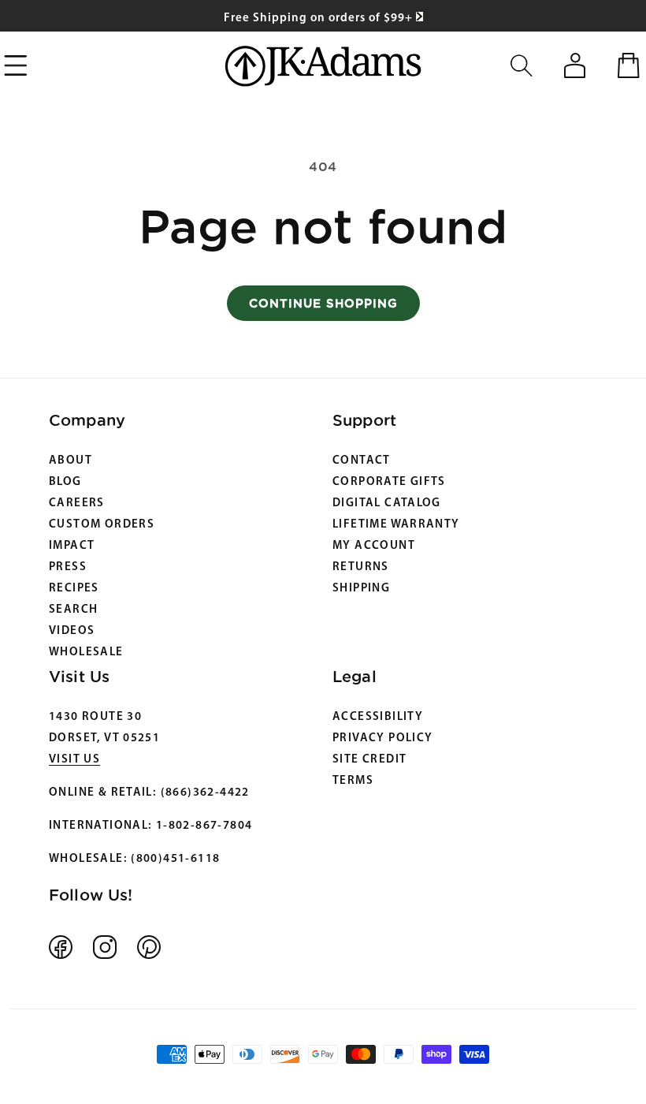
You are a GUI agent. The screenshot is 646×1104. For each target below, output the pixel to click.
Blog (65, 482)
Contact (361, 461)
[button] (521, 65)
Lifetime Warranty (396, 525)
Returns (360, 567)
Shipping (361, 589)
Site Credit (369, 760)
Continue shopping (323, 303)
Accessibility (377, 717)
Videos (72, 631)
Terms (352, 781)
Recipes (74, 589)
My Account (373, 546)
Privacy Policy (382, 738)
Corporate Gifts (389, 482)
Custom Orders (101, 525)
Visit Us (74, 760)
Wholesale (86, 652)
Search (73, 610)
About (70, 461)
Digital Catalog (386, 503)
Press (68, 567)
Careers (77, 503)
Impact (72, 546)
